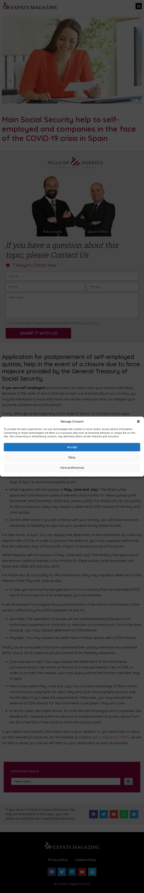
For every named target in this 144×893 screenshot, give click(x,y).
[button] (138, 421)
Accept (72, 447)
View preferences (72, 467)
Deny (72, 457)
